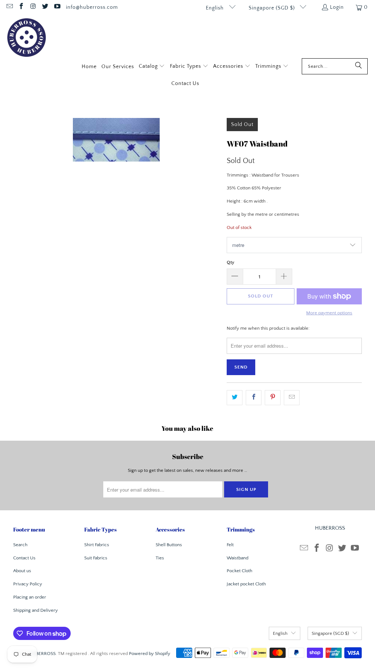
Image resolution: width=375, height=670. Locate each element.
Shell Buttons (169, 544)
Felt (230, 544)
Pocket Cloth (239, 570)
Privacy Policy (27, 583)
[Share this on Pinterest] (273, 397)
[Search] (358, 66)
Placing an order (29, 597)
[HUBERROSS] (26, 38)
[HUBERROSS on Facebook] (21, 7)
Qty (230, 262)
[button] (152, 66)
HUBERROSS (42, 653)
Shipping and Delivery (35, 610)
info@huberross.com (92, 7)
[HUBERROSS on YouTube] (56, 7)
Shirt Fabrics (96, 544)
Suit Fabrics (95, 557)
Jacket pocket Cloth (246, 583)
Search (20, 544)
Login (337, 7)
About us (22, 570)
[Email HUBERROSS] (9, 7)
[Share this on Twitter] (234, 397)
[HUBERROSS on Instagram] (33, 7)
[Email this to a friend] (292, 397)
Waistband (237, 557)
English (215, 8)
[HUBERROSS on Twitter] (45, 7)
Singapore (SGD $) (272, 8)
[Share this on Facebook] (253, 397)
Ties (160, 557)
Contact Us (24, 557)
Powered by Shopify (149, 653)
